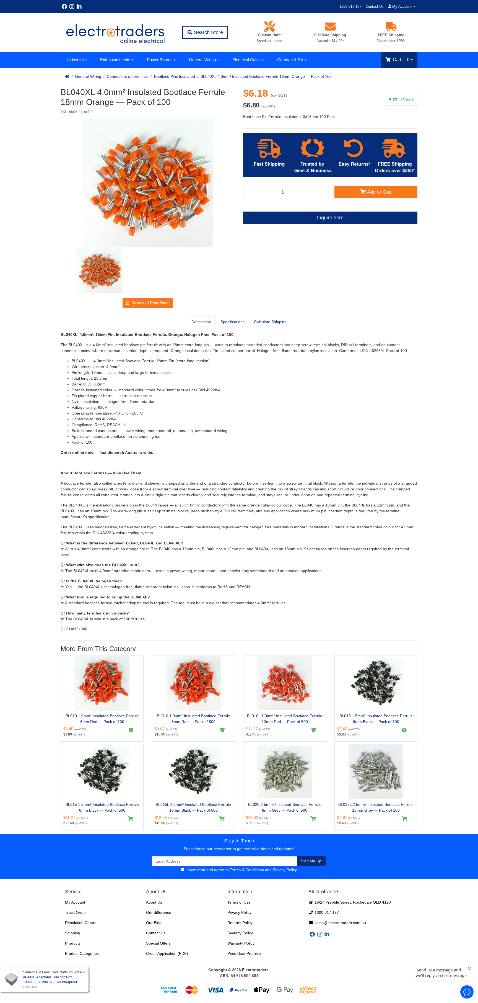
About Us (154, 902)
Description (201, 322)
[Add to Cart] (131, 730)
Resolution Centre (81, 922)
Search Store (208, 32)
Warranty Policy (240, 943)
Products (72, 943)
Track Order (75, 912)
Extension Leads (115, 59)
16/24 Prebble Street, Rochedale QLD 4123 (352, 902)
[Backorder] (404, 730)
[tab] (201, 322)
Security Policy (240, 933)
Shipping (72, 933)
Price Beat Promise (244, 953)
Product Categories (82, 953)
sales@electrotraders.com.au (339, 922)
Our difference (158, 912)
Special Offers (158, 943)
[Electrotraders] (115, 32)
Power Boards (160, 59)
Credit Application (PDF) (167, 953)
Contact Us (375, 6)
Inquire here (330, 217)
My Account (75, 902)
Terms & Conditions (247, 870)
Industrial (75, 59)
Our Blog (154, 922)
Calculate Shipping (270, 322)
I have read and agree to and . (241, 870)
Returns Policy (240, 922)
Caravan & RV (290, 59)
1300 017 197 (350, 6)
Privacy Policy (285, 870)
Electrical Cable (246, 59)
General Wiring (202, 59)
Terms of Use (239, 902)
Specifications (232, 322)
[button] (148, 303)
